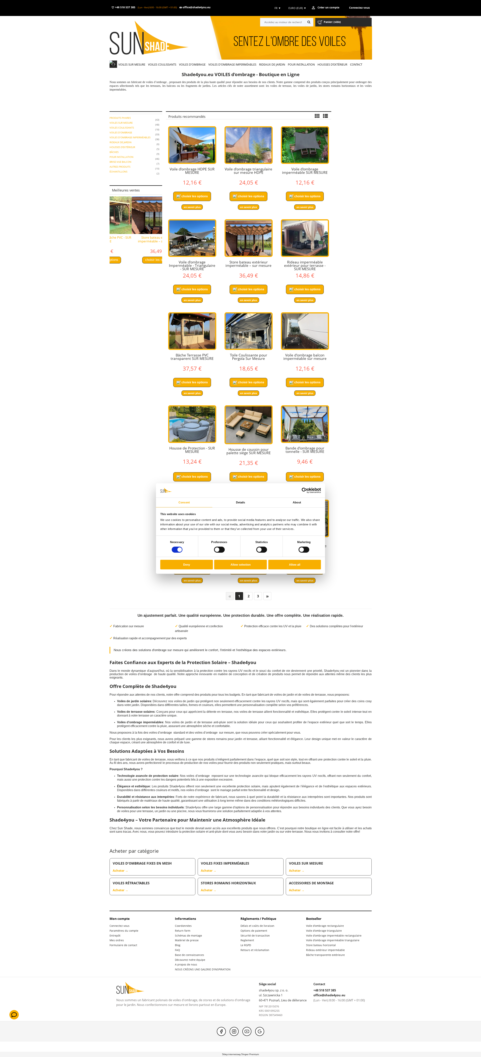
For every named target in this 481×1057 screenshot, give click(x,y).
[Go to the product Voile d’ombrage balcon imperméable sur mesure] (305, 331)
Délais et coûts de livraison (257, 926)
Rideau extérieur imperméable (325, 950)
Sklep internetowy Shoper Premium (240, 1054)
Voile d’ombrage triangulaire (324, 930)
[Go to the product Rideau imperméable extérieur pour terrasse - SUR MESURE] (305, 238)
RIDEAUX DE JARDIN (121, 142)
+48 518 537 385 (124, 7)
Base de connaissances (189, 955)
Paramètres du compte (124, 930)
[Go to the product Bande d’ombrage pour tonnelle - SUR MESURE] (305, 424)
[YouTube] (246, 1031)
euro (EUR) (297, 8)
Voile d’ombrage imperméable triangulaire (332, 940)
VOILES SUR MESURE (121, 122)
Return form (182, 930)
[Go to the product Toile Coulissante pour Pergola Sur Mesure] (249, 331)
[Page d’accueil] (155, 38)
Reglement (247, 940)
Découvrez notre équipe (190, 960)
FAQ (177, 950)
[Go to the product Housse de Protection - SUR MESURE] (192, 424)
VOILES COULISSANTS (122, 127)
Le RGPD (245, 945)
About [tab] (297, 502)
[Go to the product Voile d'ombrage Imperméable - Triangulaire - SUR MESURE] (192, 238)
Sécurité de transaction (255, 935)
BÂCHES (114, 152)
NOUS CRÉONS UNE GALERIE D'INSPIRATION (203, 969)
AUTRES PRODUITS (120, 166)
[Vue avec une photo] (317, 116)
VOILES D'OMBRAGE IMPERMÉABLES (130, 137)
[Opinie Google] (259, 1031)
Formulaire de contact (123, 945)
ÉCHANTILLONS (118, 171)
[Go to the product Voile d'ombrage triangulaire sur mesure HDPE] (249, 145)
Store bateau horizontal (321, 945)
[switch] (219, 550)
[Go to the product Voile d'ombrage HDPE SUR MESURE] (192, 145)
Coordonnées (183, 926)
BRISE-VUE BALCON (120, 161)
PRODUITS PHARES (120, 118)
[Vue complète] (325, 116)
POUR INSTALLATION (121, 157)
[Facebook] (221, 1031)
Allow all (294, 564)
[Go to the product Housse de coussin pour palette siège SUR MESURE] (249, 424)
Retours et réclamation (254, 950)
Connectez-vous (119, 926)
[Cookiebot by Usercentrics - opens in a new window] (304, 490)
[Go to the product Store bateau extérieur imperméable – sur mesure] (249, 238)
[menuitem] (132, 64)
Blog (177, 945)
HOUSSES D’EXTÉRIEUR (122, 147)
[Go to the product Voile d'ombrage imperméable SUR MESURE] (305, 145)
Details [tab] (240, 502)
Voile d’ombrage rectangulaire (325, 926)
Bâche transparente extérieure (325, 955)
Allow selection (241, 564)
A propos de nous (186, 964)
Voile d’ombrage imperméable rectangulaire (334, 935)
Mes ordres (117, 940)
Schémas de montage (188, 935)
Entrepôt (115, 935)
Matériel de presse (187, 940)
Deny (186, 564)
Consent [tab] (184, 502)
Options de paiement (253, 930)
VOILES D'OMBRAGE (121, 132)
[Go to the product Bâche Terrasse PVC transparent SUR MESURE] (192, 331)
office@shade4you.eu (196, 7)
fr (277, 8)
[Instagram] (234, 1031)
